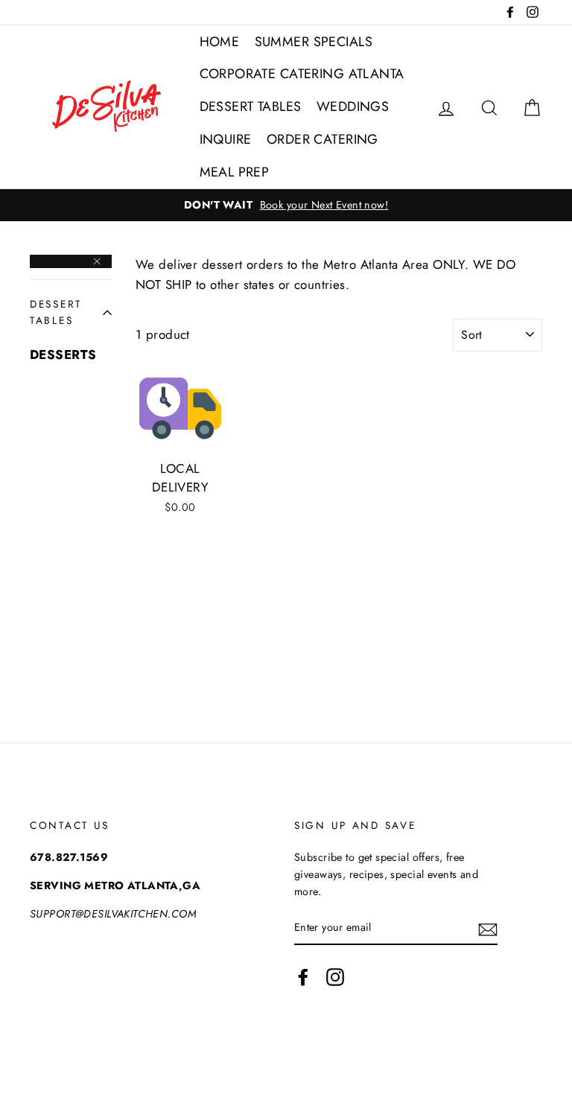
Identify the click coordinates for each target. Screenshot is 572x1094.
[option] (286, 205)
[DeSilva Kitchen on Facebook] (303, 976)
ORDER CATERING (322, 139)
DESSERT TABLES (251, 106)
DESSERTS (63, 354)
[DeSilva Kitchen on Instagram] (335, 976)
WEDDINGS (353, 106)
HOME (220, 41)
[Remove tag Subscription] (71, 261)
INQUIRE (226, 139)
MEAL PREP (235, 172)
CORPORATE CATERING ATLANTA (302, 73)
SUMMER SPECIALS (313, 41)
